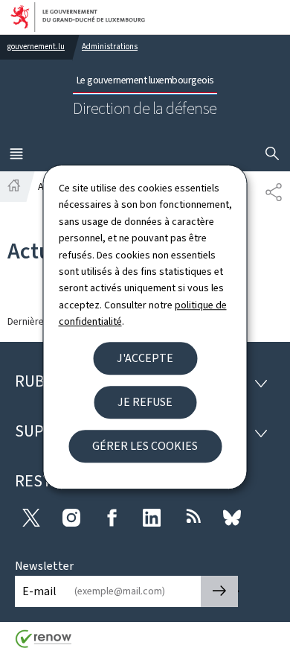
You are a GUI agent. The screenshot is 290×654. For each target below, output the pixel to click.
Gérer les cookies (145, 446)
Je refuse (145, 402)
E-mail (39, 591)
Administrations (110, 46)
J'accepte (145, 358)
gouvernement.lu (36, 46)
